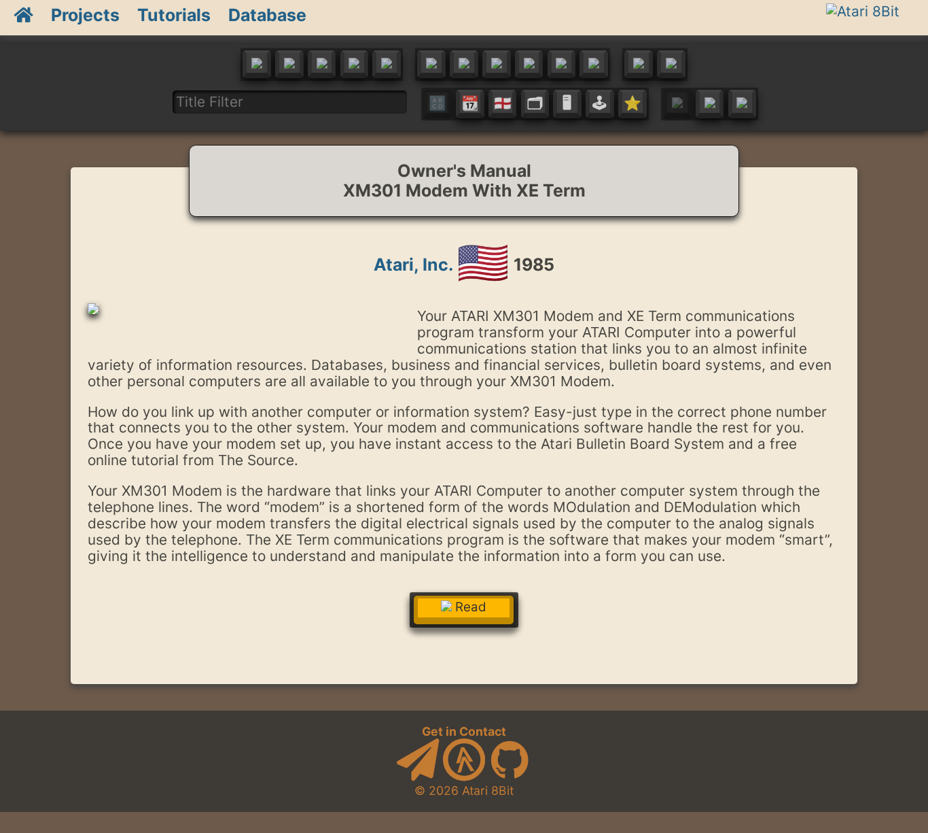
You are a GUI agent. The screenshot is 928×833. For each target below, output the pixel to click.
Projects (85, 15)
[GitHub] (509, 777)
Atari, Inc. (413, 264)
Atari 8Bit (488, 790)
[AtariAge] (464, 777)
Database (267, 15)
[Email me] (418, 777)
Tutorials (174, 15)
